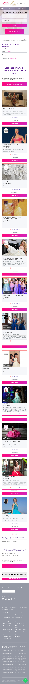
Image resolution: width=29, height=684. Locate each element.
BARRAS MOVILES (6, 615)
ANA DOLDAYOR (8, 404)
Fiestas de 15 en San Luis (7, 667)
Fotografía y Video (8, 625)
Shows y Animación (20, 631)
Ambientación (7, 612)
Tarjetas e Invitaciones (9, 634)
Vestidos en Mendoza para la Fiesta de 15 (15, 39)
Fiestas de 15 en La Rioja (19, 661)
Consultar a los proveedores (14, 84)
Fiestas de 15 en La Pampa (8, 661)
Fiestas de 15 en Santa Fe (7, 669)
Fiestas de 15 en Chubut (7, 656)
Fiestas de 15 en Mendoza (7, 662)
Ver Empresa (14, 120)
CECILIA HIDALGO (8, 181)
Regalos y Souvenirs (8, 629)
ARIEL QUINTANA (8, 108)
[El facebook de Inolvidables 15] (11, 599)
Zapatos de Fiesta (8, 638)
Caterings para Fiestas (9, 621)
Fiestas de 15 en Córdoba (19, 656)
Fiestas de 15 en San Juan (19, 666)
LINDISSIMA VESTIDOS (10, 477)
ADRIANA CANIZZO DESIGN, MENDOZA (12, 145)
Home (3, 39)
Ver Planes (19, 3)
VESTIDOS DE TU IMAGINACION (13, 441)
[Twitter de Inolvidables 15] (3, 599)
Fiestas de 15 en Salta (6, 666)
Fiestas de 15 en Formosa (7, 659)
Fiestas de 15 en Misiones (19, 662)
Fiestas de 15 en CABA (7, 650)
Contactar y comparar (14, 566)
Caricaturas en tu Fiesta (9, 617)
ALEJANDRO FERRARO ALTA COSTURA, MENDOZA (12, 217)
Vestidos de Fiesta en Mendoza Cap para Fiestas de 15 (14, 40)
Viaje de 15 (18, 636)
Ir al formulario (8, 591)
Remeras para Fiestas (21, 629)
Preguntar (14, 123)
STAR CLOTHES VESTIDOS (11, 331)
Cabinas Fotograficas (21, 615)
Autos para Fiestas (20, 612)
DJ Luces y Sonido (8, 623)
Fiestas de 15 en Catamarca (20, 653)
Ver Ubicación (15, 117)
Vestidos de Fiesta (8, 636)
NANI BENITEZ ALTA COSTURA (13, 295)
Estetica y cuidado (20, 623)
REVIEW (5, 257)
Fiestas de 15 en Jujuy (19, 659)
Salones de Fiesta (8, 631)
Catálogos (9, 8)
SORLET (5, 515)
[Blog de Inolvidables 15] (8, 599)
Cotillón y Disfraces (20, 621)
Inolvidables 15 (5, 3)
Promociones (19, 8)
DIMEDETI (6, 368)
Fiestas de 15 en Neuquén (7, 664)
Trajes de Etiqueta (20, 634)
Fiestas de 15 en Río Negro (20, 664)
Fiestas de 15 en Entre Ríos (20, 658)
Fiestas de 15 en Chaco (19, 655)
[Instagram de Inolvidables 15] (14, 599)
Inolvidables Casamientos (12, 3)
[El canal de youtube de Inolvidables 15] (5, 599)
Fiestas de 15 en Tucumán (19, 672)
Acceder (26, 3)
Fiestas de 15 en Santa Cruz (20, 667)
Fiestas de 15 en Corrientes (8, 658)
